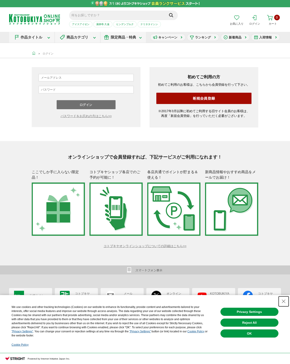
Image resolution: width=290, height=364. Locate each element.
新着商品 (235, 37)
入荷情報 (265, 37)
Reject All (249, 322)
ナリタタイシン (149, 24)
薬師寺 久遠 (102, 24)
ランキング (203, 37)
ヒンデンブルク (125, 24)
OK (249, 333)
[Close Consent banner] (284, 301)
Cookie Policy (195, 331)
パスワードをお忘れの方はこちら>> (86, 116)
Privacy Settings (249, 312)
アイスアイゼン (80, 24)
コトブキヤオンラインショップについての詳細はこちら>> (145, 246)
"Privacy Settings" (22, 331)
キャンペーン (167, 37)
